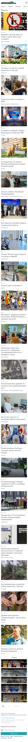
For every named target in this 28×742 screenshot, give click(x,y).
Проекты (3, 736)
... (12, 706)
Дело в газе (12, 69)
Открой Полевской (18, 736)
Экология (11, 450)
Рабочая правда (13, 418)
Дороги (11, 286)
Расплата (13, 164)
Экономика (18, 6)
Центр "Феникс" (11, 351)
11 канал (13, 132)
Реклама (7, 736)
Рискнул (13, 484)
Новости (3, 6)
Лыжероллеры (13, 517)
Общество (10, 6)
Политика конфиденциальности (8, 717)
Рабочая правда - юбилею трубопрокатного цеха (12, 193)
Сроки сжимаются (11, 37)
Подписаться (14, 733)
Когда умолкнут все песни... (12, 552)
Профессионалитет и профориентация (12, 100)
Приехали (13, 317)
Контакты (10, 738)
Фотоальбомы (4, 738)
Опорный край (13, 255)
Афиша (11, 736)
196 (14, 706)
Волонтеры (12, 585)
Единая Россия (13, 224)
